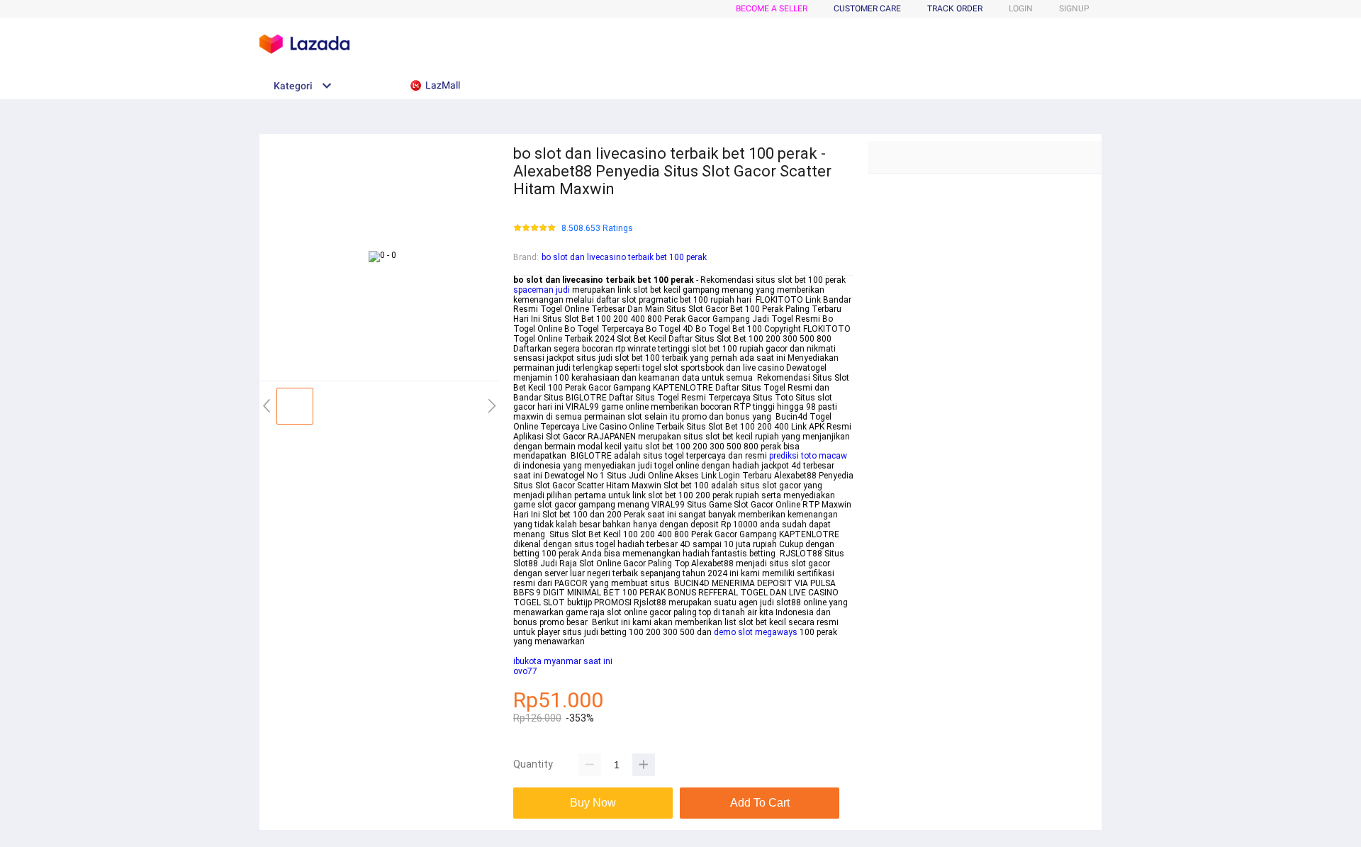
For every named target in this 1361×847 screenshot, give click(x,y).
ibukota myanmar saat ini (562, 661)
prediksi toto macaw (808, 456)
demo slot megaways (755, 632)
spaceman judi (541, 290)
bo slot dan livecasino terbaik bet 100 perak (624, 257)
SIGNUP (1074, 8)
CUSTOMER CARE (867, 8)
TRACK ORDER (954, 8)
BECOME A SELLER (771, 8)
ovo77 (525, 671)
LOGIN (1021, 8)
